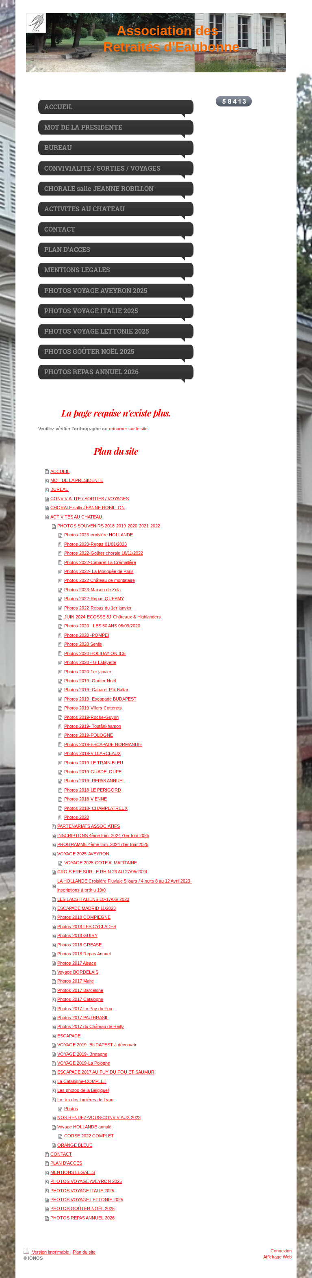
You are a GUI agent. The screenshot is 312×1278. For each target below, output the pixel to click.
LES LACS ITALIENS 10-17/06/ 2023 (93, 899)
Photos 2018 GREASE (79, 944)
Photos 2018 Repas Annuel (83, 953)
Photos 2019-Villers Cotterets (93, 707)
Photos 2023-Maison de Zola (92, 589)
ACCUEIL (59, 471)
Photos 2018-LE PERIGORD (92, 790)
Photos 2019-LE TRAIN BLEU (93, 762)
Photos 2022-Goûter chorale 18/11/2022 (103, 553)
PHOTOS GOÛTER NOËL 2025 (82, 1208)
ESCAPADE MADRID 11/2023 (86, 908)
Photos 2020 (76, 817)
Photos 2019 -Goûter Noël (90, 680)
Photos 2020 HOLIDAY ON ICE (95, 653)
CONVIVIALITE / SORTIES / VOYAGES (89, 498)
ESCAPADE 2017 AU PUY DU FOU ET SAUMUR (105, 1072)
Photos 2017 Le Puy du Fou (84, 1008)
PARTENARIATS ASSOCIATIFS (88, 826)
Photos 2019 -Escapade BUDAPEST (100, 698)
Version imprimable (50, 1252)
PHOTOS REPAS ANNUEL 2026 (82, 1217)
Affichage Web (277, 1256)
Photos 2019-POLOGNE (88, 735)
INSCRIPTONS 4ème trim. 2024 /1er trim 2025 (103, 835)
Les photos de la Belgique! (83, 1090)
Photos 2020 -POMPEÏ (86, 635)
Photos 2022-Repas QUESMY (94, 598)
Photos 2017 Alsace (76, 963)
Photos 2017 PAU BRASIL (82, 1017)
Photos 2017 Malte (75, 981)
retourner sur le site (128, 428)
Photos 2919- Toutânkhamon (92, 726)
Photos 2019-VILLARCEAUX (92, 753)
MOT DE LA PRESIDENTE (76, 480)
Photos (71, 1108)
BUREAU (59, 489)
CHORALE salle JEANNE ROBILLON (87, 507)
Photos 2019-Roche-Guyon (91, 717)
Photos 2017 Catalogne (80, 999)
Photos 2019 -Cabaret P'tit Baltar (96, 689)
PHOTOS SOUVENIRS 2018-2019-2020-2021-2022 (108, 525)
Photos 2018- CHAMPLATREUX (96, 808)
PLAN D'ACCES (66, 1163)
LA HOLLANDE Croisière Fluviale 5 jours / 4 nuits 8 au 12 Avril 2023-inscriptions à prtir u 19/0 (124, 885)
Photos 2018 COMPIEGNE (83, 917)
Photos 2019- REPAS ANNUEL (94, 780)
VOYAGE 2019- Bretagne (82, 1054)
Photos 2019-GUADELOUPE (92, 771)
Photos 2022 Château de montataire (99, 580)
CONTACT (61, 1154)
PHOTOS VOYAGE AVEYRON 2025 (86, 1181)
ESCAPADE (68, 1035)
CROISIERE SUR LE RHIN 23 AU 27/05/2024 (102, 871)
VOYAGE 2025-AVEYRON (83, 853)
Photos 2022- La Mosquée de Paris (99, 571)
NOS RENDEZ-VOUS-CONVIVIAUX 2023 (99, 1117)
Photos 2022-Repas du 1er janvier (98, 607)
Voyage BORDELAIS (77, 972)
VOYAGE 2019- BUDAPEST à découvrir (96, 1044)
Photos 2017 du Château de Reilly (90, 1026)
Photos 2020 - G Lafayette (90, 662)
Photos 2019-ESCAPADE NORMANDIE (103, 744)
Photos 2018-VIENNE (85, 798)
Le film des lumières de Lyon (85, 1099)
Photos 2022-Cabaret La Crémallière (100, 562)
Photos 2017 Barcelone (80, 990)
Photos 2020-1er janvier (87, 671)
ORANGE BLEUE (74, 1145)
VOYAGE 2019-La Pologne (83, 1063)
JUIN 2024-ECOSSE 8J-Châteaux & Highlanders (112, 616)
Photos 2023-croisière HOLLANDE (98, 534)
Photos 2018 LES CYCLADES (86, 926)
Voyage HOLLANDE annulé (84, 1126)
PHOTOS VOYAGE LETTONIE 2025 (86, 1199)
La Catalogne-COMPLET (81, 1081)
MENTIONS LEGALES (72, 1172)
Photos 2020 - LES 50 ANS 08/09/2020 (102, 625)
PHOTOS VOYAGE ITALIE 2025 (82, 1190)
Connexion (281, 1250)
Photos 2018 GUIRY (77, 935)
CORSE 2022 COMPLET (89, 1135)
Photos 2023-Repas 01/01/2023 (95, 544)
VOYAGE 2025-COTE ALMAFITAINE (100, 862)
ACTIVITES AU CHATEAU (76, 516)
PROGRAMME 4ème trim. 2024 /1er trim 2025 (102, 844)
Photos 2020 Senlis (83, 644)
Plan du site (84, 1252)
